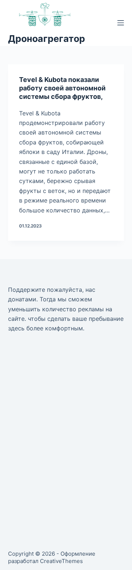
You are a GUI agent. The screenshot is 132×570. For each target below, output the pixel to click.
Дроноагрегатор (46, 38)
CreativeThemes (61, 561)
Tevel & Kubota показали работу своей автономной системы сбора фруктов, (62, 88)
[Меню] (120, 22)
